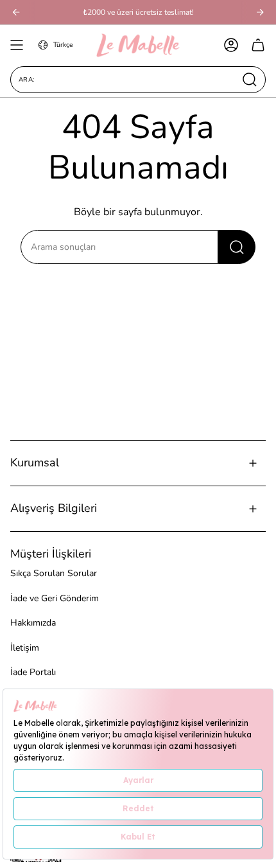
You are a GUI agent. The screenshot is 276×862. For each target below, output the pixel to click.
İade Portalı (33, 672)
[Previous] (16, 12)
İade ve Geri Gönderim (54, 598)
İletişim (24, 648)
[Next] (260, 12)
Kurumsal (34, 462)
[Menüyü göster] (17, 45)
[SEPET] (258, 45)
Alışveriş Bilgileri (53, 508)
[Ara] (236, 247)
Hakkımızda (33, 623)
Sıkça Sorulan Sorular (53, 573)
